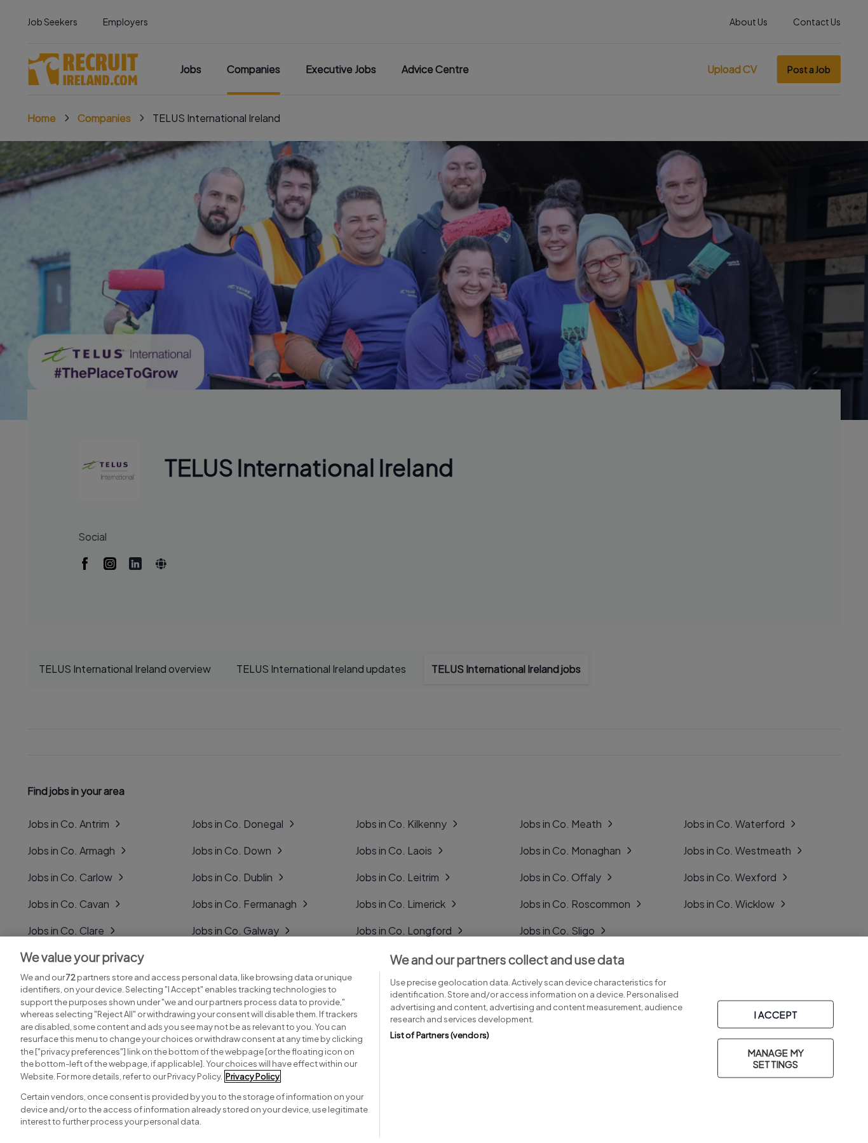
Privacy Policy (253, 1076)
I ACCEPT (775, 1014)
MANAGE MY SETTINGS (776, 1058)
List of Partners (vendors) (439, 1035)
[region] (434, 1040)
